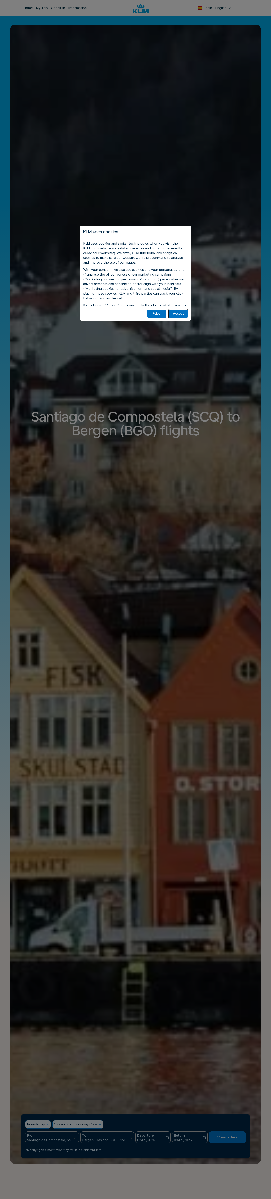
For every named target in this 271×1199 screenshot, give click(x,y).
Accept (178, 313)
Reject (157, 313)
